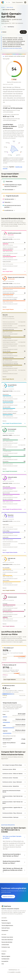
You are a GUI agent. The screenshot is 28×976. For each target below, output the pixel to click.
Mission (3, 954)
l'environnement (8, 189)
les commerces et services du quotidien (12, 206)
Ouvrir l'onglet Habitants (10, 679)
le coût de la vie (8, 210)
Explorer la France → (8, 896)
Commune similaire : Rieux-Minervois (12, 813)
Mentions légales (6, 956)
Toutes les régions (6, 923)
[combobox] (9, 2)
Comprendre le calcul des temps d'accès (12, 48)
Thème (23, 32)
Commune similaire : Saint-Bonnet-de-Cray (12, 796)
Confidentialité (5, 959)
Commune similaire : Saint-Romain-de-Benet (12, 802)
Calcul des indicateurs (7, 939)
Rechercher (4, 920)
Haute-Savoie (10, 7)
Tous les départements (7, 925)
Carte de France (6, 928)
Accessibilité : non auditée (14, 972)
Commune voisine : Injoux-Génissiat (12, 782)
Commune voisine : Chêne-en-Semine (12, 773)
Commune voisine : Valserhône (10, 786)
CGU (3, 964)
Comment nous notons (7, 937)
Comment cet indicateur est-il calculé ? (10, 246)
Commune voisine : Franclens (10, 777)
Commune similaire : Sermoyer (10, 817)
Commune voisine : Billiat (9, 769)
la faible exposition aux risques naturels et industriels (12, 185)
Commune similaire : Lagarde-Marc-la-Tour (12, 808)
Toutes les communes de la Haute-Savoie (11, 791)
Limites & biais (5, 944)
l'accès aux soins (9, 199)
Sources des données (7, 942)
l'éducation (7, 202)
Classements (19, 2)
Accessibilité (5, 961)
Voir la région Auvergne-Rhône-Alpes (12, 765)
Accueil (3, 7)
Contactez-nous (6, 947)
